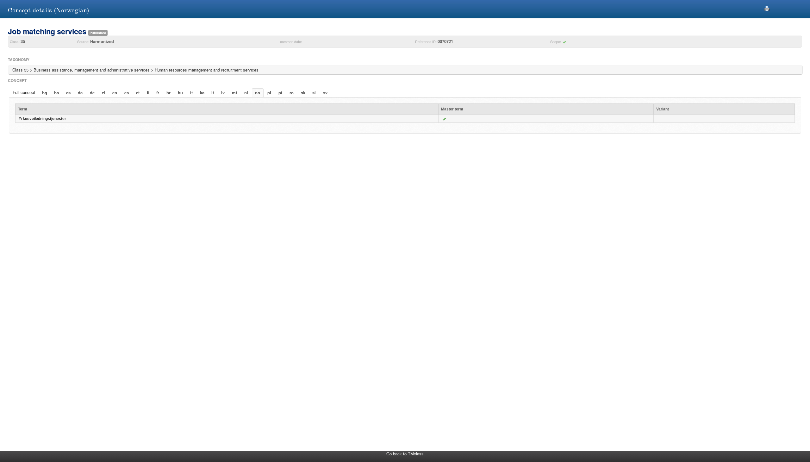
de (92, 93)
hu (180, 93)
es (126, 93)
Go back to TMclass (405, 454)
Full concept (24, 92)
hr (168, 93)
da (80, 93)
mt (234, 93)
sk (303, 93)
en (114, 93)
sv (325, 93)
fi (148, 93)
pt (280, 93)
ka (202, 93)
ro (292, 93)
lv (223, 93)
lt (212, 93)
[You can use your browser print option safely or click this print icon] (767, 8)
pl (269, 93)
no (257, 93)
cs (68, 93)
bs (56, 93)
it (191, 93)
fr (157, 93)
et (138, 93)
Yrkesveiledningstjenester (42, 118)
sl (314, 93)
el (103, 93)
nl (246, 93)
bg (44, 93)
